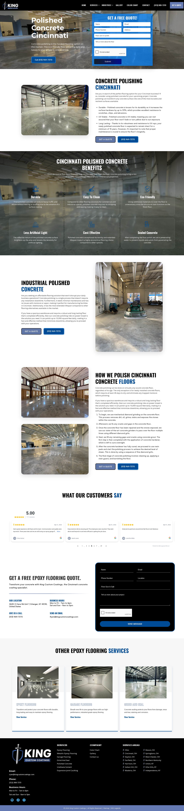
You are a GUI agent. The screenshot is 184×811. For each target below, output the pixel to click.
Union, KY (149, 764)
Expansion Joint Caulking (67, 770)
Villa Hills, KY (150, 767)
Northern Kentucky (153, 760)
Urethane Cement (64, 767)
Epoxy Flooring (63, 750)
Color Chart (132, 5)
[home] (10, 5)
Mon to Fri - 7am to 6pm (61, 603)
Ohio (127, 750)
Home (84, 5)
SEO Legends (116, 808)
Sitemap (106, 808)
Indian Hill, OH (131, 767)
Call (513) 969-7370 (43, 60)
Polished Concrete (64, 764)
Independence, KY (152, 770)
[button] (94, 5)
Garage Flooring (64, 757)
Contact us (94, 757)
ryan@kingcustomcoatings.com (21, 775)
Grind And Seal (63, 760)
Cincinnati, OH (131, 753)
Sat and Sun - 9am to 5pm (61, 605)
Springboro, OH (152, 753)
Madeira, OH (130, 770)
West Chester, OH (152, 757)
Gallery (119, 5)
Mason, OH (150, 750)
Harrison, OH (130, 764)
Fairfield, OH (130, 760)
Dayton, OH (130, 757)
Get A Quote (105, 139)
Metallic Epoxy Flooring (67, 753)
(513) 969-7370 (160, 5)
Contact (146, 5)
